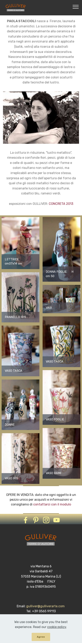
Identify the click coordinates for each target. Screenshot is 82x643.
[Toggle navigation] (76, 6)
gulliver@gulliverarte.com (45, 606)
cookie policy (56, 627)
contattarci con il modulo (52, 504)
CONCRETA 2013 (61, 204)
